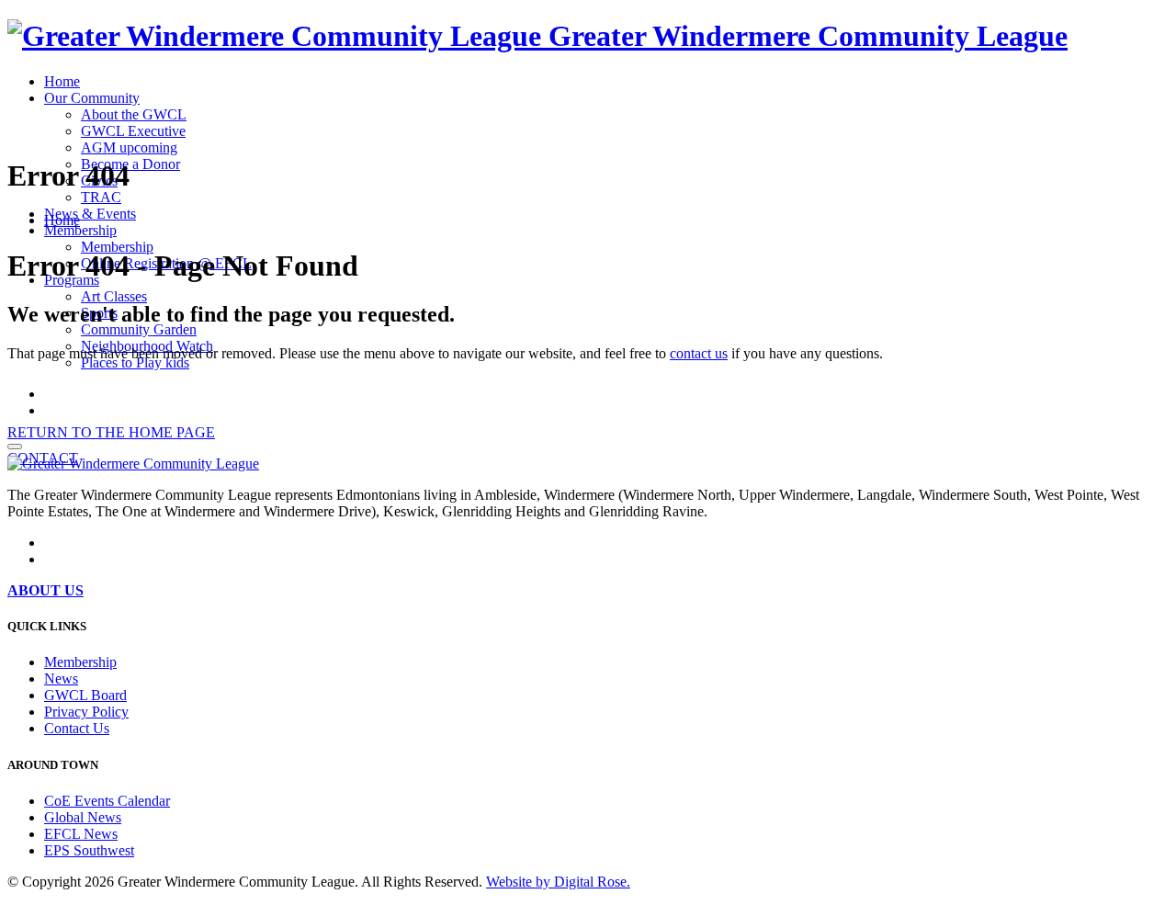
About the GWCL (134, 114)
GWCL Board (85, 695)
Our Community (92, 98)
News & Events (90, 213)
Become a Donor (130, 164)
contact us (699, 353)
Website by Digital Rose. (558, 881)
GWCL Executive (133, 131)
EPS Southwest (89, 850)
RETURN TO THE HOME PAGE (111, 432)
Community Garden (139, 329)
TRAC (101, 197)
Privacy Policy (86, 711)
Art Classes (114, 296)
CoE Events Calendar (107, 801)
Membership (80, 230)
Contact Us (76, 728)
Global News (82, 817)
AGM (129, 147)
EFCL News (81, 834)
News (61, 678)
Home (62, 81)
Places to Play (135, 362)
